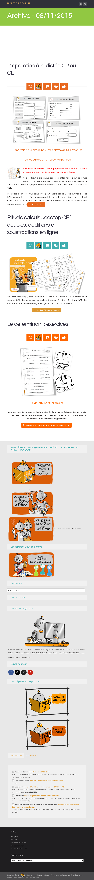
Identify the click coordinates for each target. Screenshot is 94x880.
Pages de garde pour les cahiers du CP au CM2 (41, 796)
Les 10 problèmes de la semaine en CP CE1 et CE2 (46, 787)
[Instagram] (17, 672)
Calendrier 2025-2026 (41, 772)
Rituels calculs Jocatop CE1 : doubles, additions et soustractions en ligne (40, 225)
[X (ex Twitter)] (24, 672)
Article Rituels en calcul (48, 310)
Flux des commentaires (19, 846)
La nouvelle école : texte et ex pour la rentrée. (46, 781)
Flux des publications (18, 843)
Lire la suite (36, 204)
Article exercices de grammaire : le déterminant (48, 425)
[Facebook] (11, 672)
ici (67, 197)
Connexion (14, 840)
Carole (17, 796)
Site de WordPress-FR (19, 849)
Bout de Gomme (18, 3)
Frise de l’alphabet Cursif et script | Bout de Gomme (34, 804)
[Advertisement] (47, 43)
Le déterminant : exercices (37, 324)
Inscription (14, 837)
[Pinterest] (30, 672)
